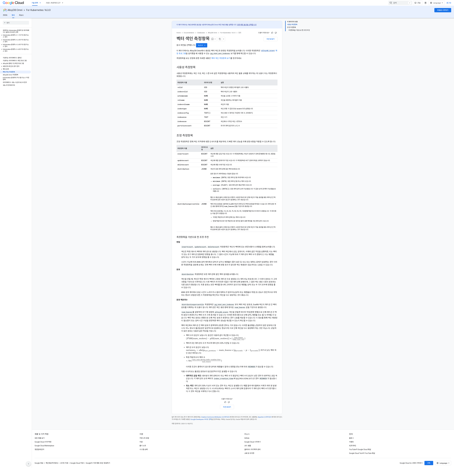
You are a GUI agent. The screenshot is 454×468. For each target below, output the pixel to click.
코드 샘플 (247, 446)
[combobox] (400, 3)
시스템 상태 (144, 449)
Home (179, 33)
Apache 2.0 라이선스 (265, 417)
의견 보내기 (270, 39)
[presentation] (215, 338)
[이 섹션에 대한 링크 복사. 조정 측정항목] (195, 135)
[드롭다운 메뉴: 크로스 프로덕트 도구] (63, 3)
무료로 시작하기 (442, 10)
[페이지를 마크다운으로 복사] (220, 39)
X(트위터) (352, 446)
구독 (428, 463)
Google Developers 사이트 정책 (201, 419)
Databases (201, 33)
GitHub (246, 438)
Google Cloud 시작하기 (252, 442)
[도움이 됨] (272, 33)
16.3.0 (202, 45)
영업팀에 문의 (39, 449)
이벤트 (351, 442)
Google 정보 (39, 463)
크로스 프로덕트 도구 (53, 3)
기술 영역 (35, 3)
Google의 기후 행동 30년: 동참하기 (98, 463)
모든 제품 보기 (40, 438)
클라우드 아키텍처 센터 (252, 449)
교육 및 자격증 (249, 453)
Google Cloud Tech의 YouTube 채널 (362, 453)
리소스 (21, 15)
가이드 (5, 15)
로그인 (449, 3)
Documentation (189, 33)
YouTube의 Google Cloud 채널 (360, 449)
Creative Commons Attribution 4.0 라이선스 (215, 417)
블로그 (351, 438)
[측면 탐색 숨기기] (28, 463)
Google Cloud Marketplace (44, 446)
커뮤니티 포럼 (144, 438)
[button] (15, 36)
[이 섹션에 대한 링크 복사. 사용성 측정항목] (197, 67)
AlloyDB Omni (15, 10)
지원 (141, 442)
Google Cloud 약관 (77, 463)
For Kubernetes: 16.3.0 (38, 10)
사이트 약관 (64, 463)
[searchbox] (16, 23)
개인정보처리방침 (52, 463)
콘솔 (419, 3)
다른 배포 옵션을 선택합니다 (246, 25)
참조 (13, 15)
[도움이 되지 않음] (275, 33)
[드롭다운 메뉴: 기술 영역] (41, 3)
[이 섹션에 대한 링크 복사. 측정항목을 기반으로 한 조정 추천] (211, 237)
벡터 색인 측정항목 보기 (220, 58)
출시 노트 (143, 446)
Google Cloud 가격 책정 (43, 442)
